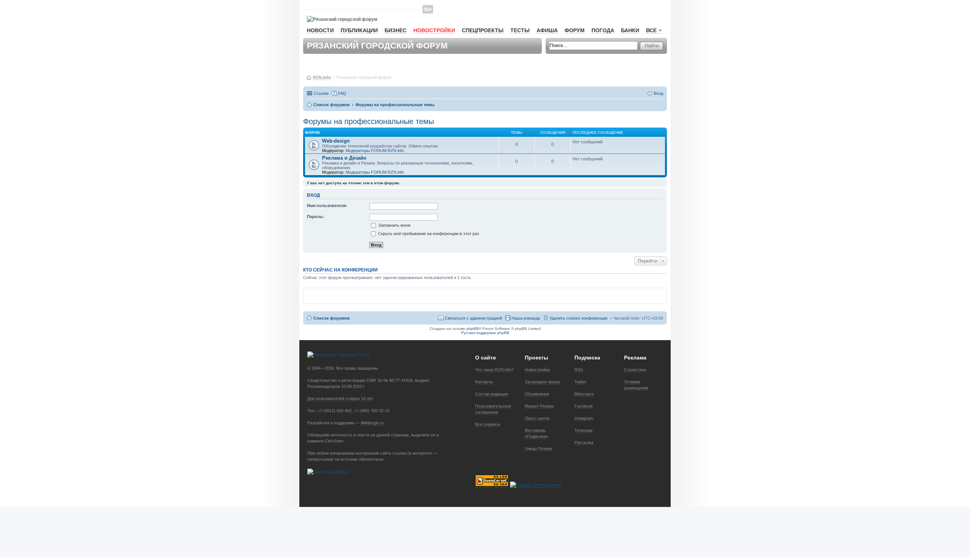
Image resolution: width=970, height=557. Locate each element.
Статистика (635, 369)
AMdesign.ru (372, 422)
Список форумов (331, 318)
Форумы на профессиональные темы (368, 121)
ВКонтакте (584, 394)
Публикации (359, 30)
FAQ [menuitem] (342, 93)
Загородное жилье (542, 382)
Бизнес (396, 30)
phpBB (472, 328)
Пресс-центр (537, 418)
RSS (578, 369)
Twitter (580, 382)
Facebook (583, 406)
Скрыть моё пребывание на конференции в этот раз (428, 233)
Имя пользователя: (327, 205)
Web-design (336, 141)
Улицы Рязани (538, 448)
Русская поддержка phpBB (485, 333)
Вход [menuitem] (658, 93)
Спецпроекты (483, 30)
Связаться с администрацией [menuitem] (473, 318)
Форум (575, 30)
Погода (602, 30)
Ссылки (321, 93)
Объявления (537, 394)
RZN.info (322, 77)
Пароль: (315, 216)
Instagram (583, 418)
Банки (630, 30)
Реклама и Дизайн (344, 158)
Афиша (547, 30)
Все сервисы (487, 424)
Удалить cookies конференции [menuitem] (578, 318)
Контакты (484, 382)
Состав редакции (491, 394)
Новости (320, 30)
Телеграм (583, 430)
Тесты (520, 30)
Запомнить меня (393, 225)
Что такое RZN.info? (494, 369)
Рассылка (583, 442)
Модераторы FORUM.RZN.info (375, 150)
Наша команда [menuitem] (526, 318)
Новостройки (434, 30)
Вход (313, 195)
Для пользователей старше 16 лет (340, 398)
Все (651, 30)
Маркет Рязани (539, 406)
